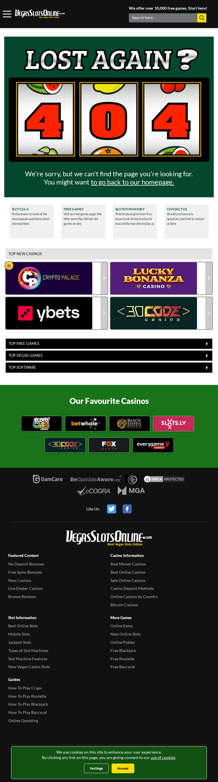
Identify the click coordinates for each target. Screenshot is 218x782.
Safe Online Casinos (127, 580)
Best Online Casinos (128, 572)
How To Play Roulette (27, 696)
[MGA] (131, 490)
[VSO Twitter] (111, 509)
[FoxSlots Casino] (109, 446)
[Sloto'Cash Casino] (41, 424)
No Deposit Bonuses (26, 563)
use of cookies (163, 757)
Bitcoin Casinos (124, 604)
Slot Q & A (20, 209)
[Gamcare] (47, 479)
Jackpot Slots (19, 642)
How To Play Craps (25, 687)
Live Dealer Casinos (25, 588)
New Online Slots (125, 634)
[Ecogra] (93, 490)
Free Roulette (122, 658)
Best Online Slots (23, 625)
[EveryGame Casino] (153, 446)
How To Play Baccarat (27, 712)
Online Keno (121, 625)
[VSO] (109, 539)
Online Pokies (122, 642)
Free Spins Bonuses (25, 572)
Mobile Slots (19, 634)
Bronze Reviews (22, 596)
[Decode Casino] (65, 446)
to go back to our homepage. (132, 182)
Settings (96, 768)
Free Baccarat (122, 666)
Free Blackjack (123, 650)
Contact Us (177, 209)
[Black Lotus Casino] (129, 424)
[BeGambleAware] (95, 479)
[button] (201, 17)
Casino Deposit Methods (132, 588)
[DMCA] (164, 479)
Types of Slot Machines (28, 650)
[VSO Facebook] (127, 509)
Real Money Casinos (128, 563)
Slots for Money (130, 209)
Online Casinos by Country (134, 596)
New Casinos (19, 580)
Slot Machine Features (27, 658)
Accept (123, 768)
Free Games (73, 209)
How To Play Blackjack (28, 704)
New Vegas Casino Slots (29, 666)
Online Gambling (23, 720)
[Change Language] (40, 14)
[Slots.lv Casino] (173, 424)
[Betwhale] (85, 424)
